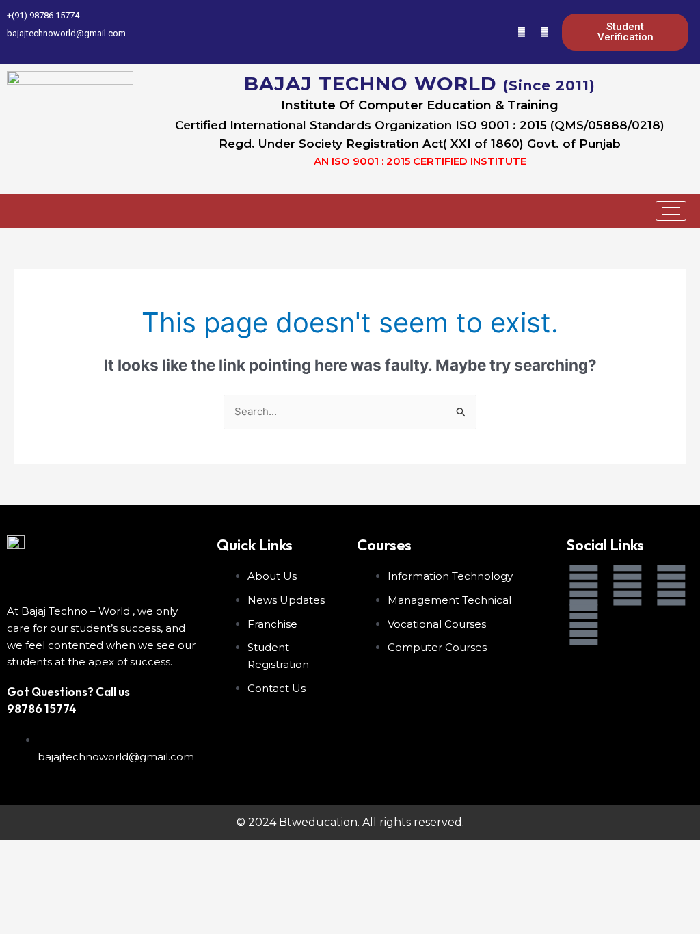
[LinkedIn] (498, 32)
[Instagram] (545, 32)
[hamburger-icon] (671, 211)
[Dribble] (521, 32)
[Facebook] (452, 32)
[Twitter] (475, 32)
